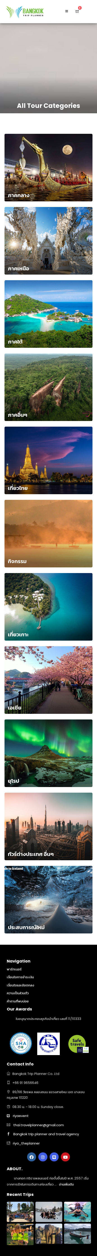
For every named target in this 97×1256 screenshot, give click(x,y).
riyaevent (21, 1115)
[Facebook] (31, 1156)
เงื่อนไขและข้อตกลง (20, 985)
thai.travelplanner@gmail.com (38, 1125)
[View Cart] (77, 11)
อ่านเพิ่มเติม (66, 1184)
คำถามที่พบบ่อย (18, 1001)
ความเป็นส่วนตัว (18, 993)
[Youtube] (65, 1156)
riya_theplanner (26, 1143)
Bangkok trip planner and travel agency (46, 1134)
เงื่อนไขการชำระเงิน (20, 977)
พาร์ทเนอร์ (14, 969)
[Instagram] (42, 1156)
